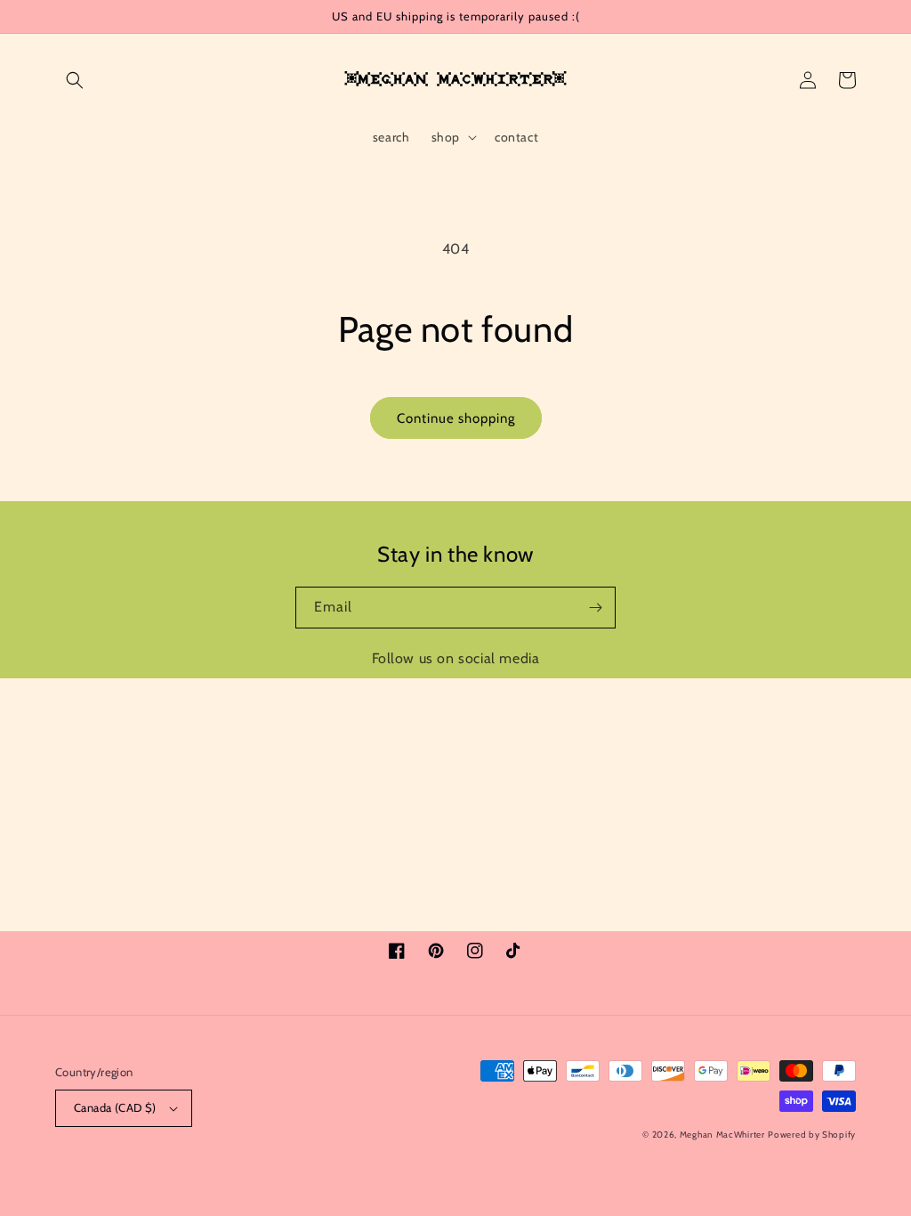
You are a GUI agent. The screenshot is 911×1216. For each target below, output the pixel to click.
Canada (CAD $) (115, 1107)
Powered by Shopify (812, 1134)
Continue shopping (456, 418)
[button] (74, 80)
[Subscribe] (595, 607)
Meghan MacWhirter (722, 1134)
